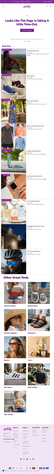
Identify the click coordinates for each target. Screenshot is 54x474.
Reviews (44, 435)
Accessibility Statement (26, 453)
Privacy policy (21, 470)
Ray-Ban (6, 360)
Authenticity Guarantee (26, 442)
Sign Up (49, 1)
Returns (24, 449)
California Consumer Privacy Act (15, 435)
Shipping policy (36, 470)
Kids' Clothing (8, 414)
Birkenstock (31, 333)
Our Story (15, 430)
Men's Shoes (8, 387)
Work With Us (36, 427)
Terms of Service (15, 441)
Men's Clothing (32, 387)
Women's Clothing (9, 306)
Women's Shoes (33, 306)
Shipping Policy (26, 446)
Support (25, 427)
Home (30, 360)
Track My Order (25, 437)
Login (45, 1)
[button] (2, 6)
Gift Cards (44, 441)
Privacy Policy (16, 444)
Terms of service (28, 470)
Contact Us (25, 433)
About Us (15, 427)
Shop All (44, 438)
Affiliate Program (34, 431)
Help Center (26, 430)
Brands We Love (44, 431)
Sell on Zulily (35, 435)
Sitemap (15, 447)
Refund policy (14, 470)
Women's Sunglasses (10, 333)
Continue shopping (27, 30)
